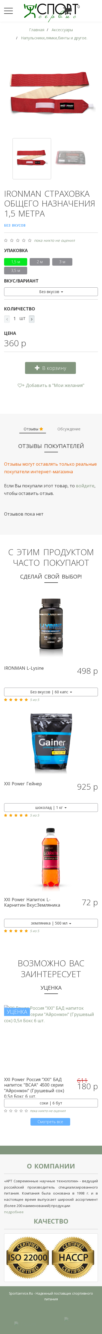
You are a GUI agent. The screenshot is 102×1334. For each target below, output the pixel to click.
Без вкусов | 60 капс (49, 691)
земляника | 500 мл (50, 923)
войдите (85, 486)
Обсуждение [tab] (69, 428)
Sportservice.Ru (21, 1293)
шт (22, 318)
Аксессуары (62, 29)
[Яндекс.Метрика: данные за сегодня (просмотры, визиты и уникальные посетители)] (76, 1321)
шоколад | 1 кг (49, 807)
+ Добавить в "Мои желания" (53, 385)
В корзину (54, 368)
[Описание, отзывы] (51, 628)
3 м (62, 261)
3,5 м (15, 270)
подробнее (14, 1211)
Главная (36, 29)
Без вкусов (49, 291)
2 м (40, 261)
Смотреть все (50, 1121)
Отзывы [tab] (31, 428)
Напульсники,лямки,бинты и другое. (54, 37)
